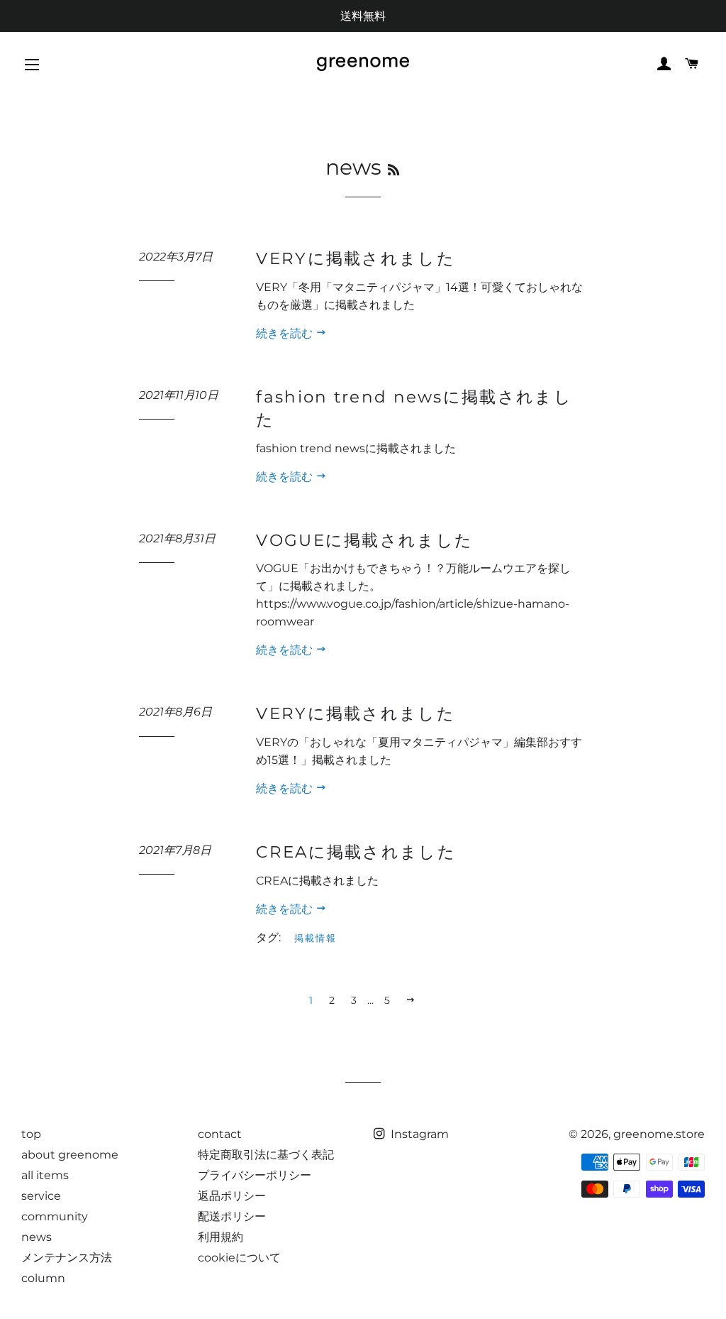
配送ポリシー (232, 1216)
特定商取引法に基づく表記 (266, 1154)
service (41, 1196)
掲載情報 (315, 937)
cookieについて (239, 1257)
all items (45, 1175)
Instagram (418, 1134)
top (31, 1134)
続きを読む (285, 333)
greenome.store (659, 1134)
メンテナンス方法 (66, 1257)
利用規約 (220, 1237)
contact (220, 1134)
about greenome (69, 1154)
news (36, 1237)
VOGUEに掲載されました (364, 540)
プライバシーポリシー (254, 1175)
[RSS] (393, 170)
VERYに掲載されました (355, 258)
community (54, 1216)
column (43, 1278)
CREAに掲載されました (356, 852)
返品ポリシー (232, 1196)
